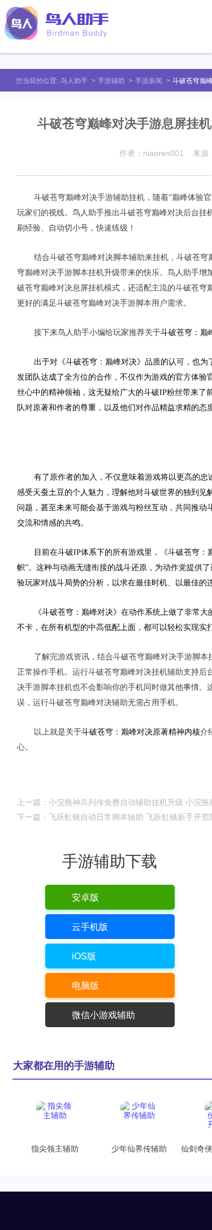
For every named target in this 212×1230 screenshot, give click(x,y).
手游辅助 (111, 81)
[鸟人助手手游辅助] (57, 23)
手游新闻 (148, 81)
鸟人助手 (74, 81)
